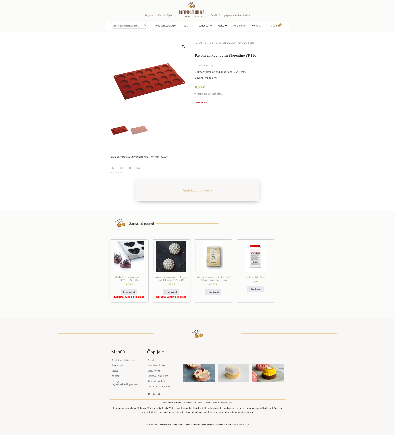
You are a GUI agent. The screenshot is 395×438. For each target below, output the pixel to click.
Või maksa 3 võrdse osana (210, 94)
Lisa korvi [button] (129, 292)
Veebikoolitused (157, 365)
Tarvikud (208, 43)
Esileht (198, 43)
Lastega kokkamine (159, 386)
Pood (185, 25)
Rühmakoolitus (156, 381)
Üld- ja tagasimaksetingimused (125, 383)
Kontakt (256, 25)
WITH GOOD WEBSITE (241, 425)
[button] (183, 46)
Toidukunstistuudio (165, 25)
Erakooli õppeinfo (158, 375)
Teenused (202, 25)
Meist (221, 25)
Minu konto (239, 25)
